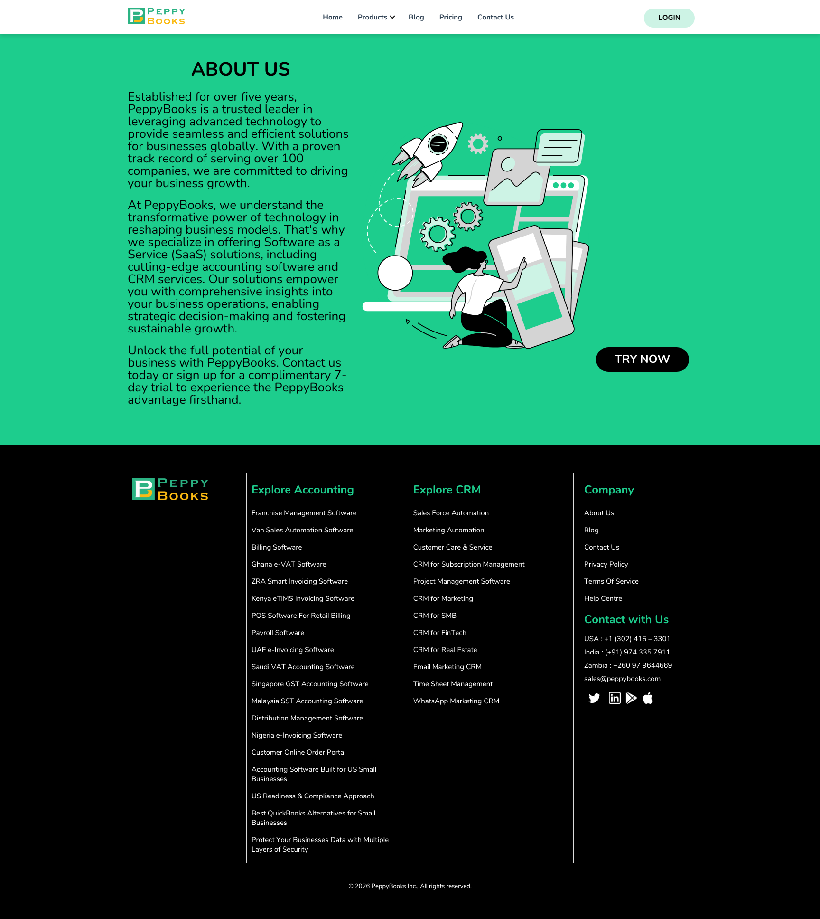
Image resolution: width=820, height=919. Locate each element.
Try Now (642, 359)
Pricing (450, 17)
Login (669, 18)
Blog (416, 17)
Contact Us (495, 17)
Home (333, 17)
